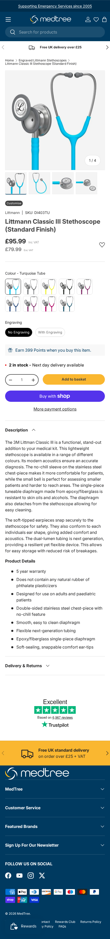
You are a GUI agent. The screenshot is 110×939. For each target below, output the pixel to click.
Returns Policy (90, 922)
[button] (104, 19)
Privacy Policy (42, 926)
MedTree (23, 913)
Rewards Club (65, 922)
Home (9, 60)
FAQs (62, 926)
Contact (44, 922)
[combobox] (55, 32)
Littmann (12, 212)
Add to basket (74, 379)
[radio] (13, 287)
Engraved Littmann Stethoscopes (43, 60)
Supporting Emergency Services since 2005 (55, 6)
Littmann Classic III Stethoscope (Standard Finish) (40, 63)
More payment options (55, 409)
